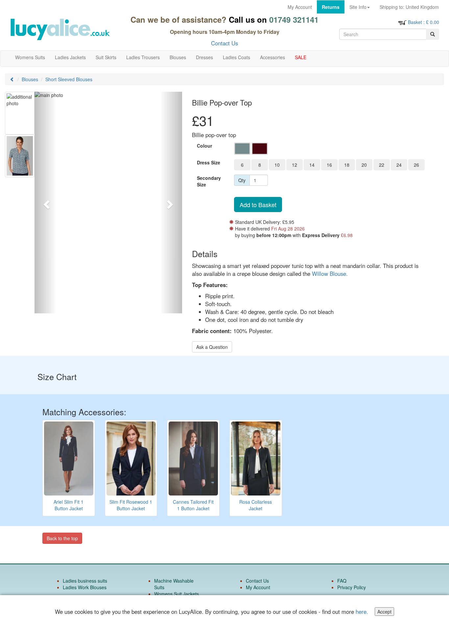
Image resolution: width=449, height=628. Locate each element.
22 (381, 164)
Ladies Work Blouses (84, 587)
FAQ (341, 580)
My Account (300, 7)
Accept (384, 611)
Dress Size (208, 162)
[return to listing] (12, 79)
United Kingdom (409, 7)
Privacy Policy (351, 587)
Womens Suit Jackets (176, 594)
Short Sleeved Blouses (68, 79)
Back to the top (62, 538)
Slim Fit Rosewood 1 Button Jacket (130, 505)
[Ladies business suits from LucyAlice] (60, 29)
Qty (242, 180)
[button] (46, 202)
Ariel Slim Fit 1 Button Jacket (68, 505)
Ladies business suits (85, 580)
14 (312, 164)
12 (294, 164)
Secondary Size (209, 181)
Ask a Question (212, 347)
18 (346, 164)
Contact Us (224, 43)
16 (329, 164)
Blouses (30, 79)
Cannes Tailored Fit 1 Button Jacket (193, 505)
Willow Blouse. (330, 274)
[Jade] (242, 148)
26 (416, 164)
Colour (204, 145)
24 (399, 164)
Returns (331, 7)
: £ (423, 22)
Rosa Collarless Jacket (255, 505)
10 (277, 164)
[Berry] (259, 148)
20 (364, 164)
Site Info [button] (357, 7)
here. (362, 612)
